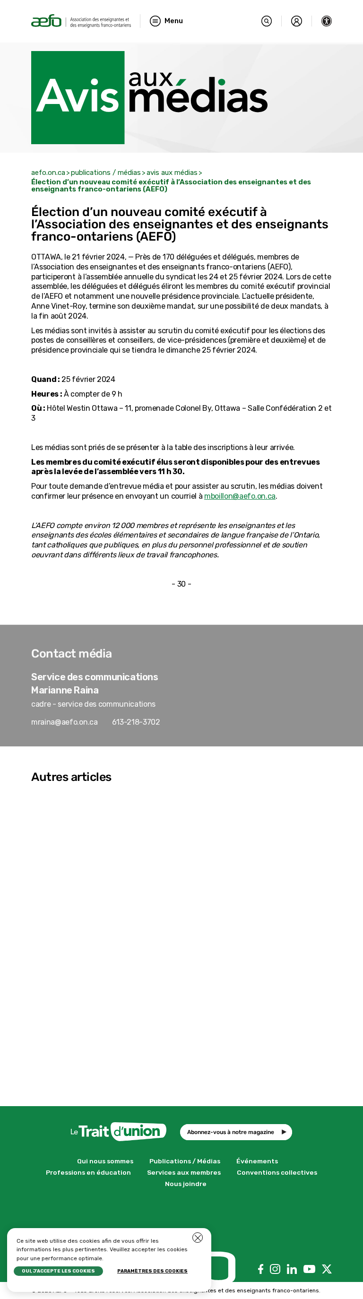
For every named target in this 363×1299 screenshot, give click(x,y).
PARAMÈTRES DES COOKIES (152, 1271)
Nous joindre (186, 1183)
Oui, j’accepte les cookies (58, 1271)
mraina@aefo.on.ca (64, 722)
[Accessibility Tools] (326, 21)
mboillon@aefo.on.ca (240, 496)
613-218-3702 (136, 722)
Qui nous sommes (105, 1161)
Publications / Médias (184, 1161)
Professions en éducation (88, 1172)
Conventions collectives (277, 1172)
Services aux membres (184, 1172)
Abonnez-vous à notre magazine (230, 1132)
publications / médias (106, 172)
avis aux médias (172, 172)
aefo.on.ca (48, 172)
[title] (81, 21)
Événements (257, 1161)
